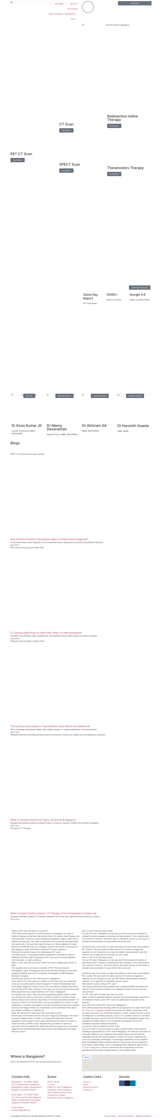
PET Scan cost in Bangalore (93, 1010)
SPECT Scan (69, 164)
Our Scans (59, 4)
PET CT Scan (21, 154)
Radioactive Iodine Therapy (122, 118)
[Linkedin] (133, 1083)
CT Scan (66, 124)
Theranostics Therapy (125, 168)
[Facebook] (122, 1083)
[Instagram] (127, 1083)
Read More (15, 545)
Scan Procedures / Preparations (62, 14)
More (73, 19)
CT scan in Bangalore (91, 1047)
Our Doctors (72, 9)
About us (74, 4)
